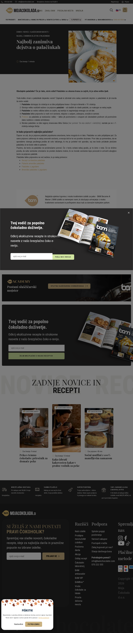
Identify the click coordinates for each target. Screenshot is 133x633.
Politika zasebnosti (43, 618)
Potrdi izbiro (33, 624)
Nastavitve (18, 624)
